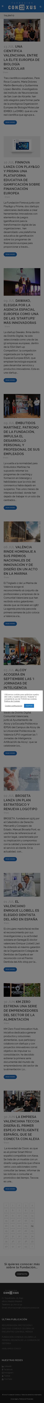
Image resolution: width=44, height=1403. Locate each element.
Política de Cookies (12, 701)
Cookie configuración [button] (13, 706)
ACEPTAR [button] (29, 706)
